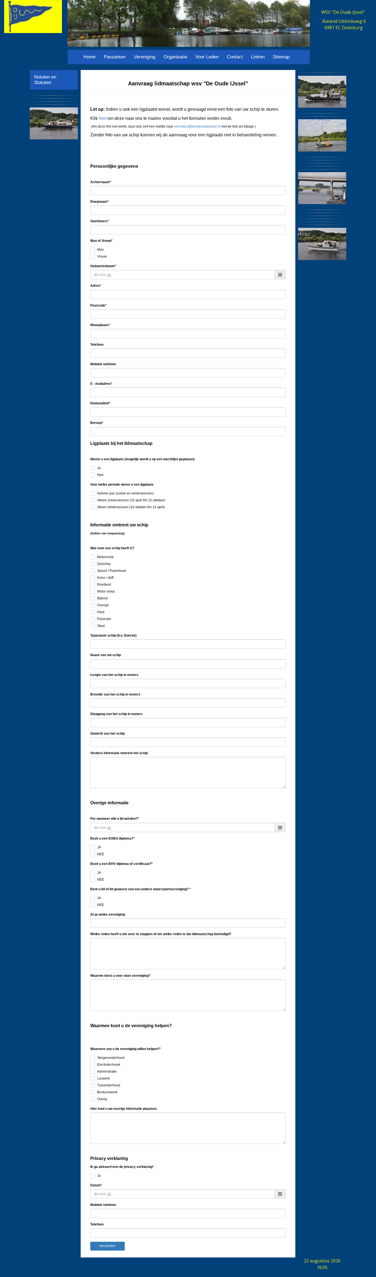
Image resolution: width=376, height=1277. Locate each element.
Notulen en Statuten (45, 79)
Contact (235, 56)
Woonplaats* (100, 325)
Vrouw (102, 256)
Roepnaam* (99, 202)
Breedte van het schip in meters (115, 694)
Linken (258, 56)
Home (89, 56)
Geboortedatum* (103, 266)
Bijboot (102, 598)
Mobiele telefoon (103, 364)
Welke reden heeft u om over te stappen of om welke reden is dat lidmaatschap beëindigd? (160, 934)
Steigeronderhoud (110, 1058)
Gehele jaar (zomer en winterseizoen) (125, 493)
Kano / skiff (105, 578)
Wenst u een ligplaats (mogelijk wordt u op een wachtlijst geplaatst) (142, 459)
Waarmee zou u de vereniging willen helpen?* (125, 1049)
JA (99, 847)
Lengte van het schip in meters (114, 675)
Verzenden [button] (107, 1246)
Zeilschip (104, 564)
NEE (100, 854)
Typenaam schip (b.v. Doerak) (113, 635)
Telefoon (96, 345)
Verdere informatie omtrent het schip (119, 753)
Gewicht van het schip (107, 733)
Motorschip (105, 557)
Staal (101, 626)
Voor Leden (207, 56)
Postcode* (98, 305)
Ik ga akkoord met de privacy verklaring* (122, 1167)
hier (102, 118)
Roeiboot (104, 584)
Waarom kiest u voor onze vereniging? (120, 976)
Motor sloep (106, 591)
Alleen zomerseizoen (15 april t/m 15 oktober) (131, 500)
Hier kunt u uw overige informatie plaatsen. (123, 1109)
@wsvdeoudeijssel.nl (197, 126)
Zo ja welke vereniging (107, 914)
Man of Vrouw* (101, 241)
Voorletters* (99, 221)
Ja (99, 468)
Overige (103, 605)
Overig (102, 1099)
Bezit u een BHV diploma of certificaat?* (121, 864)
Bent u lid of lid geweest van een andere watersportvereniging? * (140, 889)
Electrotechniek (108, 1065)
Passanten (115, 56)
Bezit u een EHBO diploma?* (112, 838)
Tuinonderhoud (108, 1085)
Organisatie (175, 56)
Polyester (104, 619)
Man (100, 249)
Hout (100, 612)
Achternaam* (100, 182)
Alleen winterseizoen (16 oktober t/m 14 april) (131, 507)
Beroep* (96, 423)
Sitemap (281, 56)
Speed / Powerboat (111, 571)
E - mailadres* (101, 384)
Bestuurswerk (107, 1092)
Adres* (95, 286)
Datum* (96, 1185)
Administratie (107, 1071)
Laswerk (103, 1078)
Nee (100, 475)
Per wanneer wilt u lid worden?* (114, 819)
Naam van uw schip (105, 655)
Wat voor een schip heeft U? (112, 548)
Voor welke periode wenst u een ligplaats (122, 484)
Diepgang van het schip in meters (116, 714)
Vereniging (144, 56)
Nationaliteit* (100, 403)
